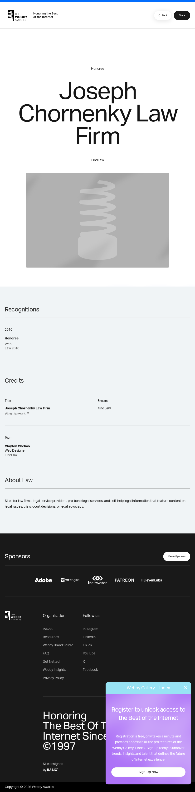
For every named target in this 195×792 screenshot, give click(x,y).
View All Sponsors (176, 556)
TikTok (87, 645)
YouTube (89, 653)
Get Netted (51, 661)
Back (164, 15)
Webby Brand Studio (58, 645)
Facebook (90, 670)
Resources (51, 637)
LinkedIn (89, 637)
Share (182, 15)
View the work (15, 414)
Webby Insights (54, 670)
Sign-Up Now (148, 772)
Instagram (90, 629)
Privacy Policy (53, 678)
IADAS (48, 629)
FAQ (46, 653)
